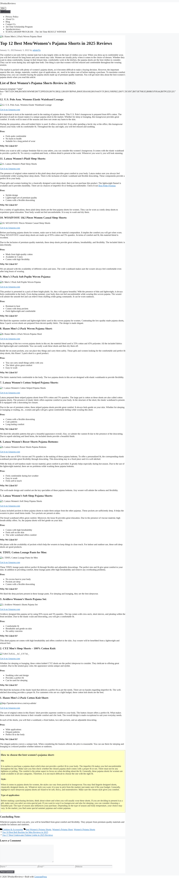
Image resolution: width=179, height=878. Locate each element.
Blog (8, 22)
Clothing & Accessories (12, 829)
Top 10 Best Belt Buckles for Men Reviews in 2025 (25, 832)
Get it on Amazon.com (10, 109)
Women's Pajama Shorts (84, 829)
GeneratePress (40, 876)
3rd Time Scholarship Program (19, 27)
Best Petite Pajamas (107, 185)
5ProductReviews (8, 3)
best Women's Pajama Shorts (38, 829)
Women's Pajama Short (62, 829)
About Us (10, 19)
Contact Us (11, 24)
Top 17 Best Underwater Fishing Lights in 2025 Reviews (27, 835)
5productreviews (13, 29)
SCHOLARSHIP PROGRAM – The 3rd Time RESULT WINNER (36, 32)
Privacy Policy (12, 16)
